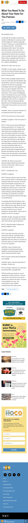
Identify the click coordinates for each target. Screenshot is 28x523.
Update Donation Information (10, 500)
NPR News (14, 356)
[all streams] (26, 521)
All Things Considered (11, 289)
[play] (2, 521)
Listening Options (7, 484)
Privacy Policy (6, 494)
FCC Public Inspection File (9, 491)
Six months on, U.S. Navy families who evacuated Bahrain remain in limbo (18, 360)
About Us (5, 481)
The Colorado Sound (8, 507)
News (13, 394)
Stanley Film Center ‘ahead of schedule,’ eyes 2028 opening (19, 398)
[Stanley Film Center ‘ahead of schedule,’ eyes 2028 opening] (6, 397)
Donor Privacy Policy (7, 497)
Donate (23, 2)
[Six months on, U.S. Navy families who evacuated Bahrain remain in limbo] (6, 359)
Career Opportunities (8, 487)
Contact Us (5, 503)
